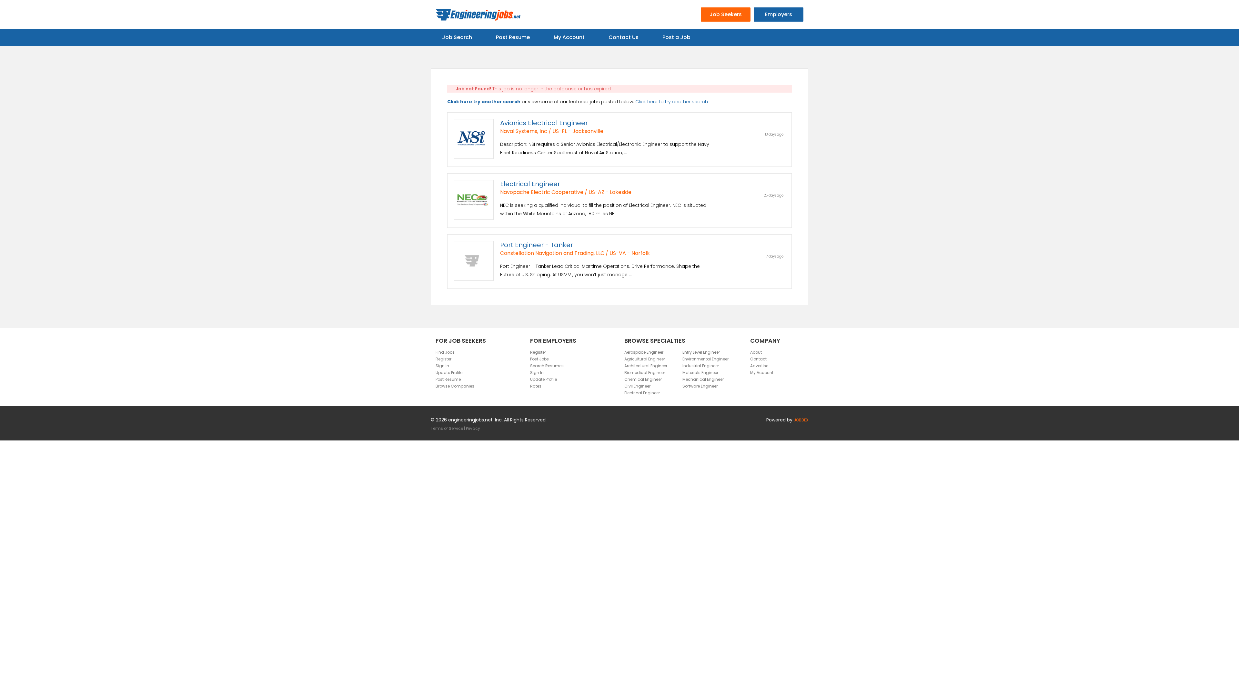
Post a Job (676, 37)
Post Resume (513, 37)
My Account (569, 37)
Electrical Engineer (530, 183)
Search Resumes (547, 366)
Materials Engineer (700, 372)
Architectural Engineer (645, 366)
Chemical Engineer (643, 379)
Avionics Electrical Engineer (544, 122)
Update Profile (449, 372)
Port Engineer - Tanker (536, 244)
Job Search (457, 37)
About (756, 352)
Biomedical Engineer (644, 372)
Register (443, 359)
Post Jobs (539, 359)
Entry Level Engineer (701, 352)
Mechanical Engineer (703, 379)
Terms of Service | (448, 428)
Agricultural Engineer (644, 359)
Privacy (473, 428)
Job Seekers (726, 14)
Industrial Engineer (700, 366)
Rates (535, 386)
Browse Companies (455, 386)
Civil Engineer (637, 386)
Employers (778, 14)
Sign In (442, 366)
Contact (758, 359)
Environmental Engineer (705, 359)
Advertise (759, 366)
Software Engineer (700, 386)
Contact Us (624, 37)
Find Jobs (445, 352)
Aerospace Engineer (643, 352)
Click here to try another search (671, 101)
